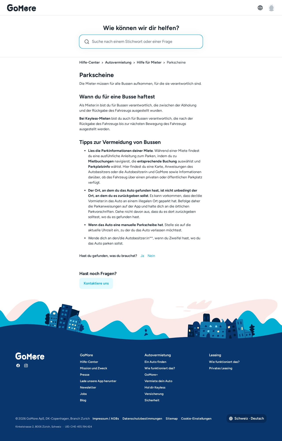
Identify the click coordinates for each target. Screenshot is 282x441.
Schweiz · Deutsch (249, 418)
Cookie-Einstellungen (196, 418)
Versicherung (154, 394)
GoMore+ (151, 375)
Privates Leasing (220, 368)
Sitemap (172, 418)
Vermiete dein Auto (158, 381)
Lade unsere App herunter (98, 381)
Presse (84, 375)
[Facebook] (18, 365)
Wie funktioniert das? (160, 368)
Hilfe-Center (89, 62)
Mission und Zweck (93, 368)
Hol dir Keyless (155, 387)
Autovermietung (118, 62)
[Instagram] (26, 365)
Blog (83, 400)
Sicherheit (152, 400)
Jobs (83, 394)
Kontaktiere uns (96, 283)
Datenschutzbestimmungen (142, 418)
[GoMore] (21, 7)
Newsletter (88, 387)
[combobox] (141, 41)
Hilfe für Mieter (149, 62)
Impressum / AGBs (106, 418)
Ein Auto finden (155, 362)
